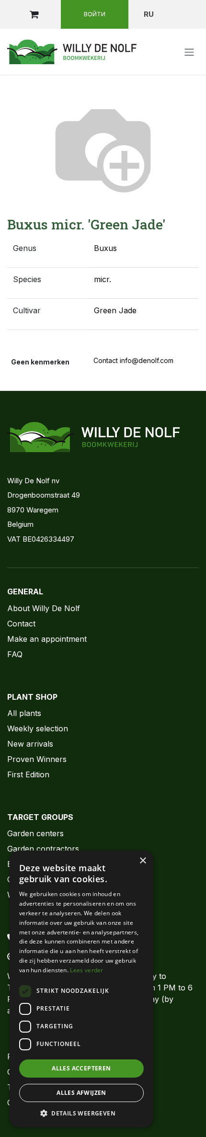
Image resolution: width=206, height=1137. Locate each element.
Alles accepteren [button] (81, 1068)
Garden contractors (43, 848)
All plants (24, 713)
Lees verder (86, 970)
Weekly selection (37, 728)
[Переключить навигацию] (189, 52)
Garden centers (35, 833)
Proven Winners (37, 759)
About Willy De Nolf (43, 608)
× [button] (142, 860)
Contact (21, 623)
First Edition (28, 774)
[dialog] (81, 989)
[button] (81, 1113)
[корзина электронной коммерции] (34, 14)
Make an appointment (47, 639)
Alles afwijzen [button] (81, 1093)
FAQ (15, 654)
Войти (94, 14)
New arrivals (30, 744)
